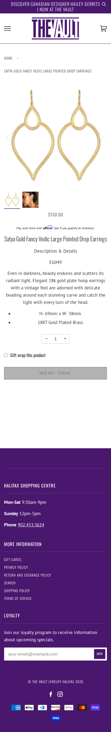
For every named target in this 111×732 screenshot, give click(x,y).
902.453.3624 (31, 525)
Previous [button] (13, 136)
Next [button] (97, 136)
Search (10, 582)
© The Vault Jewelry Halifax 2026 (55, 681)
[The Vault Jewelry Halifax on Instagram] (60, 694)
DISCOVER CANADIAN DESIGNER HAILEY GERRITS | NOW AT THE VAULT (55, 7)
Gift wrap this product (28, 355)
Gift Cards (13, 559)
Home (8, 58)
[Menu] (7, 28)
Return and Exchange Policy (27, 575)
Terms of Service (18, 598)
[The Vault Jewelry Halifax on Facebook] (51, 694)
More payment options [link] (55, 404)
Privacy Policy (16, 567)
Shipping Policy (17, 590)
